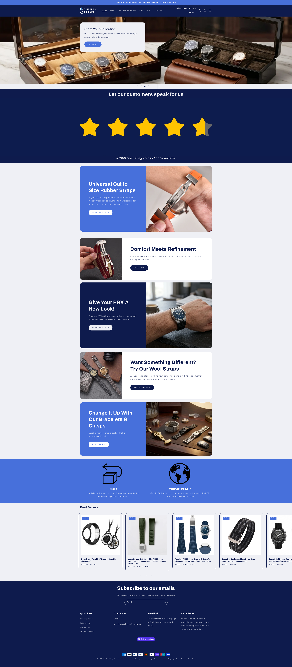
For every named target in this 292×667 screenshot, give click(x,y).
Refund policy (135, 659)
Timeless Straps (108, 658)
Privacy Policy (85, 627)
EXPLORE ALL (98, 444)
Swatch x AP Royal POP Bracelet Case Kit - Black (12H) (99, 560)
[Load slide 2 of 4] (141, 86)
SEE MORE (93, 44)
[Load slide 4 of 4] (148, 86)
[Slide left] (140, 575)
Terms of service (160, 659)
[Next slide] (154, 86)
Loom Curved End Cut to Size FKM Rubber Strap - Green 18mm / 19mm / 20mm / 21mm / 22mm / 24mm (147, 561)
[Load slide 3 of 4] (145, 86)
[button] (112, 10)
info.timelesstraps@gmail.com (127, 624)
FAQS (168, 619)
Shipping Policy (86, 619)
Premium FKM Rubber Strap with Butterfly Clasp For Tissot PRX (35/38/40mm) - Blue (193, 560)
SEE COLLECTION (100, 212)
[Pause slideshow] (160, 86)
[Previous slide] (131, 86)
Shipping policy (173, 659)
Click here (154, 622)
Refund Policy (85, 623)
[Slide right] (151, 575)
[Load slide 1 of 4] (138, 86)
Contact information (188, 659)
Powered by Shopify (121, 658)
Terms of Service (87, 631)
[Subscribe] (164, 602)
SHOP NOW (139, 268)
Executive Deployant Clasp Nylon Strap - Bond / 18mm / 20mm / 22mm (239, 560)
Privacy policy (147, 659)
